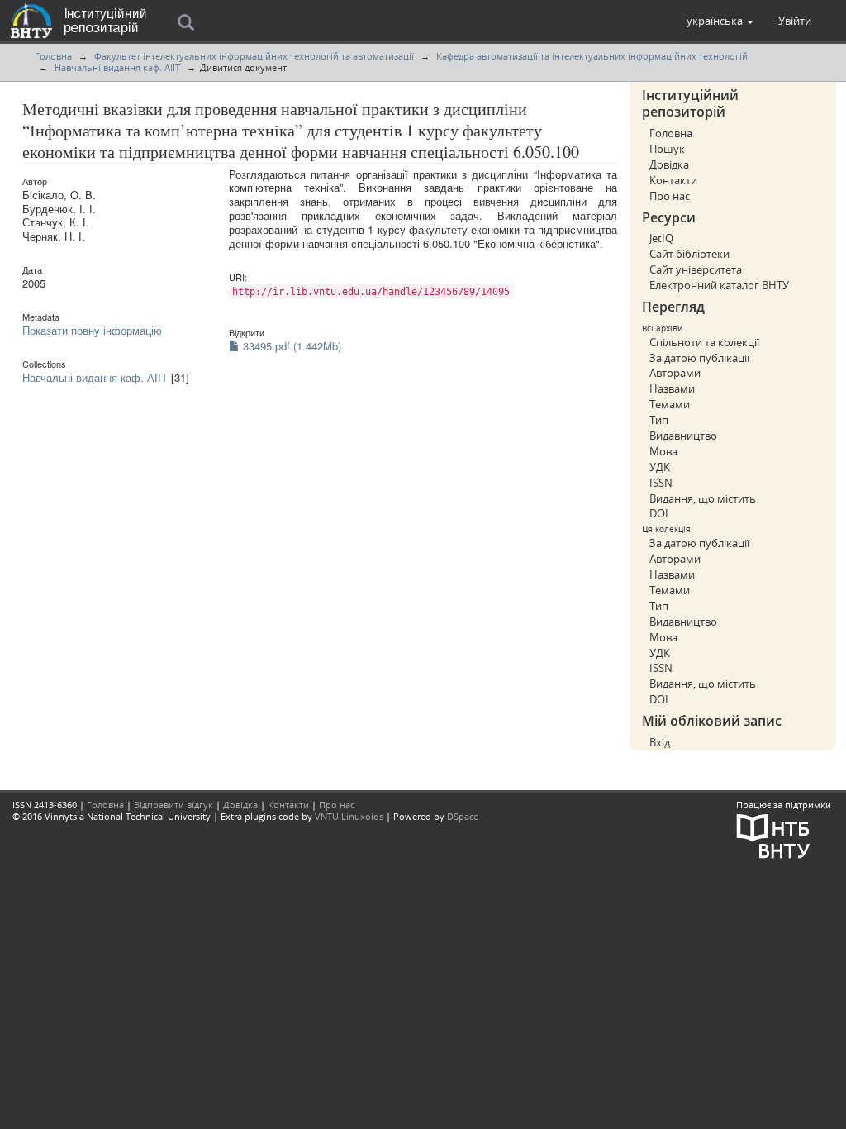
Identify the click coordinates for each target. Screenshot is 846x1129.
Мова (663, 451)
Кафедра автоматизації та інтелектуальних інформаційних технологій (592, 56)
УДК (659, 467)
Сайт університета (695, 269)
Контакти (673, 180)
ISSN (661, 482)
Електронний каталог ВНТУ (719, 285)
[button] (720, 20)
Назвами (672, 388)
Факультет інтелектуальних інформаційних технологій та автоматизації (254, 56)
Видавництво (683, 435)
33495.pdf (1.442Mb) (290, 346)
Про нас (669, 195)
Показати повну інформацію (92, 330)
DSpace (462, 816)
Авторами (675, 372)
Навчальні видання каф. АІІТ (117, 67)
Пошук (667, 148)
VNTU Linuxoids (349, 816)
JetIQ (661, 238)
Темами (669, 404)
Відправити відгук (173, 804)
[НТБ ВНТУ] (773, 834)
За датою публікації (699, 357)
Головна (53, 56)
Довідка (669, 164)
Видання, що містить (702, 498)
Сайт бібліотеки (689, 253)
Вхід (659, 742)
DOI (658, 513)
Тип (658, 419)
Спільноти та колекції (704, 342)
